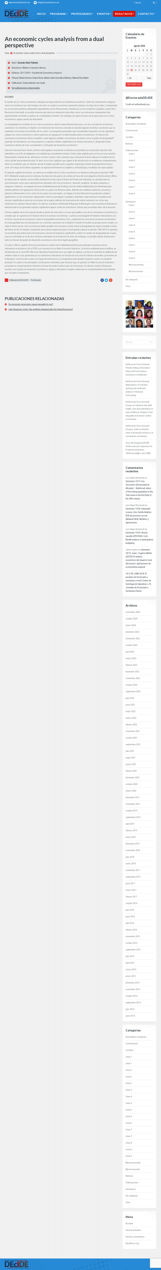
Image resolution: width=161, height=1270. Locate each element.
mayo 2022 (131, 711)
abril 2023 (130, 652)
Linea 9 (132, 258)
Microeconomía (136, 271)
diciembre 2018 (132, 843)
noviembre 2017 (133, 870)
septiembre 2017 (133, 877)
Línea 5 (132, 173)
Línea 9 (132, 193)
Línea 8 (132, 251)
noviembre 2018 (133, 850)
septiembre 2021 (133, 744)
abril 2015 (130, 963)
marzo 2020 (131, 791)
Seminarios (131, 201)
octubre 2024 (131, 618)
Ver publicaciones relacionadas (26, 88)
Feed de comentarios (135, 1236)
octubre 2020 (131, 784)
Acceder (129, 1223)
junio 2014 (130, 1016)
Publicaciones (132, 150)
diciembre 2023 (132, 632)
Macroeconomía (136, 264)
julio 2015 (130, 956)
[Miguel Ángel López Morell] (130, 323)
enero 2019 (131, 837)
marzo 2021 (131, 764)
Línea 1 (132, 154)
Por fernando (36, 280)
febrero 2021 (131, 771)
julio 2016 (130, 910)
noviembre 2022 (133, 678)
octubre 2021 (131, 738)
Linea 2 (132, 212)
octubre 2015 (131, 943)
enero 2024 (131, 625)
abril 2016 (130, 923)
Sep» (149, 78)
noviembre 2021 (133, 731)
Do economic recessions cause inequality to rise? (30, 304)
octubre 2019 (131, 810)
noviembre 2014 (133, 989)
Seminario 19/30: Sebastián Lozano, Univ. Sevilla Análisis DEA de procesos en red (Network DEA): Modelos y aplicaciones (138, 515)
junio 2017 (130, 883)
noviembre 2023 (133, 638)
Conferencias (132, 130)
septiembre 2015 (133, 949)
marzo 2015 (131, 969)
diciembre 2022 (132, 671)
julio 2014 (130, 1009)
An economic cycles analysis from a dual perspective (34, 53)
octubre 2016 (131, 903)
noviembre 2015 (133, 936)
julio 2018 (130, 857)
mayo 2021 (131, 757)
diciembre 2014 (132, 982)
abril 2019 (130, 824)
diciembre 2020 (132, 777)
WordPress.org (132, 1243)
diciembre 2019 (132, 797)
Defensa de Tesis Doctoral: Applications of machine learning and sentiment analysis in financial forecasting (138, 388)
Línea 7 (132, 187)
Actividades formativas (136, 124)
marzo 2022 (131, 718)
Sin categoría (131, 279)
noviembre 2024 (133, 612)
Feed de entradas (133, 1230)
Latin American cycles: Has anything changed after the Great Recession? (40, 309)
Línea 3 (132, 167)
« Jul (129, 78)
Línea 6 (132, 180)
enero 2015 (131, 976)
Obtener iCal (134, 84)
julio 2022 (130, 698)
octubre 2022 (131, 685)
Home (7, 53)
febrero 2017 (131, 896)
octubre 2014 (131, 996)
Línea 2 (132, 160)
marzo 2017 (131, 890)
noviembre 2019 (133, 804)
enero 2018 (131, 863)
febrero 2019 (131, 830)
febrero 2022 (131, 724)
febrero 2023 (131, 665)
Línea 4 (132, 225)
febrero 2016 (131, 930)
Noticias (129, 143)
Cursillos (129, 137)
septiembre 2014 (133, 1002)
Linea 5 (132, 231)
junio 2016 (130, 916)
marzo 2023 (131, 658)
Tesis (128, 286)
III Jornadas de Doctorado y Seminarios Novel (138, 587)
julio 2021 (130, 751)
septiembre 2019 (133, 817)
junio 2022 (130, 704)
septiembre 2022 (133, 691)
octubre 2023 (131, 645)
